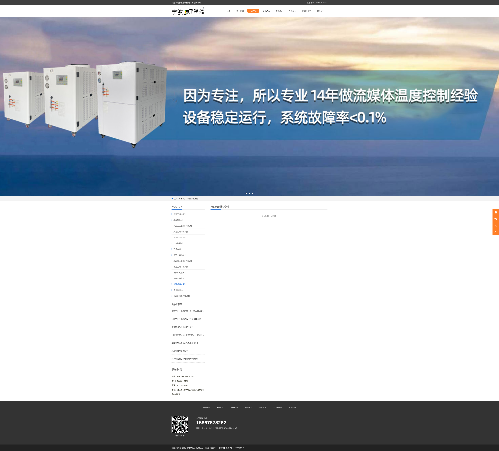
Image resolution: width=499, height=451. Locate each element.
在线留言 (292, 10)
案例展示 (279, 10)
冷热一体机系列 (179, 255)
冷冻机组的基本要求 (180, 350)
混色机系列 (178, 243)
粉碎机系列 (178, 220)
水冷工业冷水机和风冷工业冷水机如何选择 (188, 311)
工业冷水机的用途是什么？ (182, 327)
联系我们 (320, 10)
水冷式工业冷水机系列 (182, 260)
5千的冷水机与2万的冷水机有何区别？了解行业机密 (188, 334)
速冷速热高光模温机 (181, 296)
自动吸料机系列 (192, 199)
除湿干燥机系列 (179, 214)
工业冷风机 (178, 290)
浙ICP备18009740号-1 (235, 447)
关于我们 (240, 10)
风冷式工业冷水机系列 (182, 225)
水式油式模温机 (179, 272)
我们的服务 (306, 10)
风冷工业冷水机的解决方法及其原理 (186, 319)
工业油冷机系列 (179, 237)
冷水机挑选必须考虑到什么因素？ (185, 358)
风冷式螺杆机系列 (180, 231)
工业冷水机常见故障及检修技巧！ (185, 342)
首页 (229, 10)
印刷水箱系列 (178, 278)
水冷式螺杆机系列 (180, 266)
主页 (175, 199)
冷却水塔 (177, 249)
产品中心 (253, 10)
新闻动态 (266, 10)
